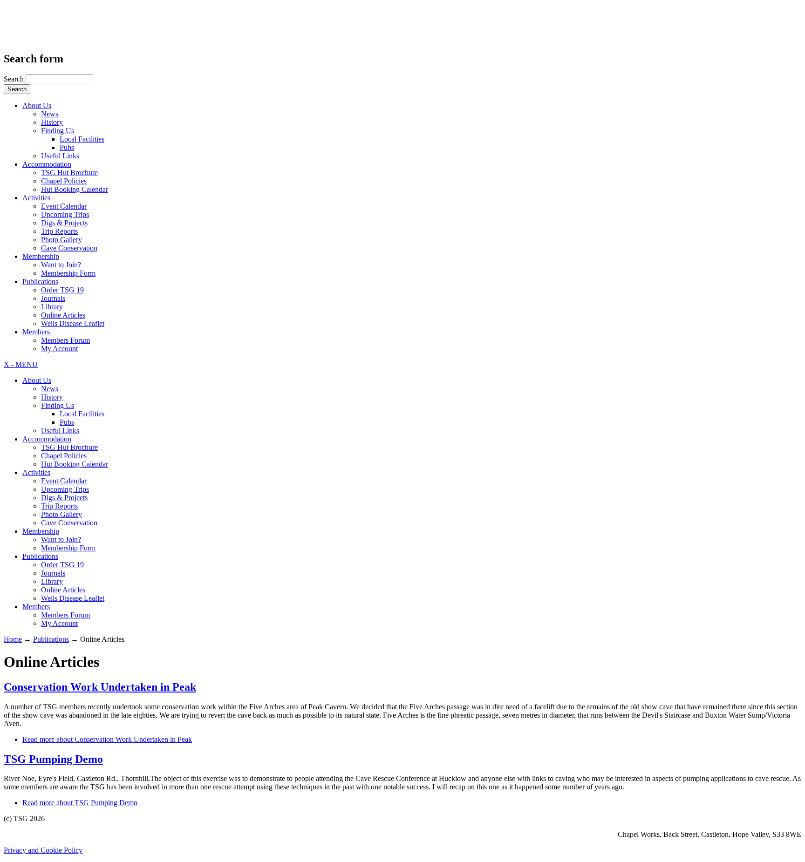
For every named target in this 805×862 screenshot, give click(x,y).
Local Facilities (82, 139)
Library (52, 307)
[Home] (52, 30)
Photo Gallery (61, 240)
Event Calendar (64, 206)
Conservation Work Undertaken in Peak (100, 687)
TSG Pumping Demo (53, 759)
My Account (59, 349)
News (49, 114)
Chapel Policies (64, 181)
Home (13, 639)
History (52, 122)
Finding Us (57, 131)
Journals (53, 298)
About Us (36, 105)
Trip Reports (59, 231)
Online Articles (63, 315)
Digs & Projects (64, 223)
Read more (107, 739)
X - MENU (21, 364)
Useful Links (60, 156)
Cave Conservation (69, 248)
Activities (36, 198)
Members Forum (65, 340)
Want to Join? (61, 265)
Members (36, 332)
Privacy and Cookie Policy (43, 850)
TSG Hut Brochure (69, 172)
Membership (40, 256)
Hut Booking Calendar (74, 189)
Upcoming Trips (65, 214)
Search (15, 79)
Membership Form (68, 273)
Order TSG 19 (62, 290)
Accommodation (46, 164)
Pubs (67, 147)
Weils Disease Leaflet (72, 323)
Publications (40, 281)
